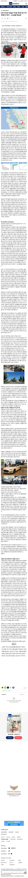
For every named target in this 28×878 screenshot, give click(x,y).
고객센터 (3, 841)
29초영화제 (12, 864)
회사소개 (3, 837)
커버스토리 (9, 6)
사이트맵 (8, 841)
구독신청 (10, 737)
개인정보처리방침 (4, 839)
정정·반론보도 (20, 839)
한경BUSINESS (6, 10)
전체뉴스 (3, 6)
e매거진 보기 (18, 737)
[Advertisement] (14, 762)
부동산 (18, 6)
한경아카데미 (3, 862)
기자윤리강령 (12, 839)
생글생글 (20, 862)
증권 (14, 6)
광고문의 (13, 837)
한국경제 (3, 860)
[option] (14, 790)
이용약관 (18, 837)
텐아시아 (11, 862)
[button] (25, 1)
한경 (4, 832)
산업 (23, 6)
